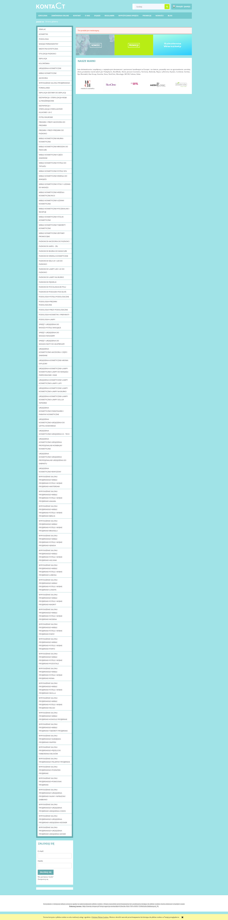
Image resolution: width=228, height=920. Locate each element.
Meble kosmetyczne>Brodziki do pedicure (53, 148)
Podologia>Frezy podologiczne (53, 310)
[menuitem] (170, 15)
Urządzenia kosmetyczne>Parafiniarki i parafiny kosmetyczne (51, 411)
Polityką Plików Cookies (100, 917)
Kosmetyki (43, 34)
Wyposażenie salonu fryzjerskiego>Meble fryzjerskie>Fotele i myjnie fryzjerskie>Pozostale (50, 658)
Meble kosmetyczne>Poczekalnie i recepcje (54, 210)
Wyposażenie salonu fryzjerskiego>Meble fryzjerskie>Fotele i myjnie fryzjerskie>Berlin (50, 511)
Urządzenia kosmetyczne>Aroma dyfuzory (53, 362)
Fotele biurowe (46, 117)
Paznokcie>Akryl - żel (48, 246)
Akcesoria (43, 78)
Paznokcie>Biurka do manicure (53, 251)
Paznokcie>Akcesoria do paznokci (54, 241)
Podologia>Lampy (47, 319)
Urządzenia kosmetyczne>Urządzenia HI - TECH (54, 432)
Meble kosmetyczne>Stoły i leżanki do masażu (54, 186)
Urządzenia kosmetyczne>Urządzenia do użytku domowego (52, 422)
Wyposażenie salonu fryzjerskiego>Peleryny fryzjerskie (54, 760)
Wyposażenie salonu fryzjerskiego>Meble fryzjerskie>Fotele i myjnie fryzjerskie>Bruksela (50, 526)
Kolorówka (44, 63)
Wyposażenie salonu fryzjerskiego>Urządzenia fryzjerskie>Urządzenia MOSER (52, 830)
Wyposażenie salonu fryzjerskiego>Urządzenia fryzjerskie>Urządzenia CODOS (52, 807)
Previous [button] (80, 83)
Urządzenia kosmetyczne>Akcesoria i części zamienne (53, 352)
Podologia (44, 39)
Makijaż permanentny (48, 44)
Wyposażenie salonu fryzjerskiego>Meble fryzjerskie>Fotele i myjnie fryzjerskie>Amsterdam (50, 481)
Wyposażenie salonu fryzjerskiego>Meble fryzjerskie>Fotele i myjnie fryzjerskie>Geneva (50, 540)
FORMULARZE (44, 88)
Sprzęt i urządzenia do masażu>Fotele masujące (50, 326)
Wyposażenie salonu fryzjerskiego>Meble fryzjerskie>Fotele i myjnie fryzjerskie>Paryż (50, 629)
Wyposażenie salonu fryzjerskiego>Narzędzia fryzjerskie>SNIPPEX (50, 738)
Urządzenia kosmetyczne (50, 68)
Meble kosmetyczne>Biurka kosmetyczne (51, 140)
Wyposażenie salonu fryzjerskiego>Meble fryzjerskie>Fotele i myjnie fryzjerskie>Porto (50, 644)
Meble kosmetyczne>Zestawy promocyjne (52, 235)
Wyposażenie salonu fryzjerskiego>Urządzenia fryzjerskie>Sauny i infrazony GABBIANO (52, 794)
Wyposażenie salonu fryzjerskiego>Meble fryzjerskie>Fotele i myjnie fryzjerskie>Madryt (50, 599)
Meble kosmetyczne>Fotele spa (53, 171)
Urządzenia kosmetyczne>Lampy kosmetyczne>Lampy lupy (53, 381)
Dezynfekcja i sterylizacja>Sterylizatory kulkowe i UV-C (51, 109)
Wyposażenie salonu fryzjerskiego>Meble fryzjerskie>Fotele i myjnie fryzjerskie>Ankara (50, 496)
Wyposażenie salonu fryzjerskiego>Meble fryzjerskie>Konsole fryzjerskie (53, 716)
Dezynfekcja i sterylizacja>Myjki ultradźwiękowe (53, 99)
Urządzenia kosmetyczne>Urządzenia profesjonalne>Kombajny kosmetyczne (50, 444)
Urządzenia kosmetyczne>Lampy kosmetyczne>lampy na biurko (53, 390)
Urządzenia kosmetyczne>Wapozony (50, 470)
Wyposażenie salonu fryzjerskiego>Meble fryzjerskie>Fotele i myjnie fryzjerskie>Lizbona (50, 570)
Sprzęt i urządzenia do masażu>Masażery (49, 334)
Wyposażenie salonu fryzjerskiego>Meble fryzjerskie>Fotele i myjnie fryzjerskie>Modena (50, 614)
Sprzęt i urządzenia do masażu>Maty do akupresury (52, 342)
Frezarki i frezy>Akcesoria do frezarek (52, 124)
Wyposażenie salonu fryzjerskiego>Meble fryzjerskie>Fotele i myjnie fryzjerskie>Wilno (50, 703)
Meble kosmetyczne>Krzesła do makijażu (53, 177)
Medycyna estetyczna (48, 49)
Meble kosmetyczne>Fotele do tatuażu (52, 164)
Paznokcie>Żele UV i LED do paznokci (51, 262)
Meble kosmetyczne (47, 73)
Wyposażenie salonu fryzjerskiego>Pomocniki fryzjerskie (50, 781)
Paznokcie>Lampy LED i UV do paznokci (51, 270)
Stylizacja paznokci (47, 53)
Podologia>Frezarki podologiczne (48, 303)
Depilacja (43, 58)
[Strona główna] (50, 5)
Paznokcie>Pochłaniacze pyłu (52, 287)
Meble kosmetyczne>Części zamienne (51, 156)
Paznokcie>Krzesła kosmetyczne (53, 256)
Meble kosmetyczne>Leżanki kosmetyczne (51, 202)
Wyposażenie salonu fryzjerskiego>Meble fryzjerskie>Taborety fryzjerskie (53, 727)
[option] (87, 84)
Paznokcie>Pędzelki (47, 282)
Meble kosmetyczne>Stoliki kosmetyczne (51, 218)
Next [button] (187, 83)
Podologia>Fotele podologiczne (54, 296)
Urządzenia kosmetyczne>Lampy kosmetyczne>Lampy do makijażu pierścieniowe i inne (53, 371)
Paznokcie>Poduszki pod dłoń (52, 292)
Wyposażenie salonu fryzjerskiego (54, 83)
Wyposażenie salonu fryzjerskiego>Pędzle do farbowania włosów (50, 750)
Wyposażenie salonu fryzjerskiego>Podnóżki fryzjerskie (50, 770)
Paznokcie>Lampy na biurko (51, 277)
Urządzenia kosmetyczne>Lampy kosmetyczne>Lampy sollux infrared (53, 399)
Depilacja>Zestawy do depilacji (52, 92)
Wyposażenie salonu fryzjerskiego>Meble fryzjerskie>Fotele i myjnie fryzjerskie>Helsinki (50, 555)
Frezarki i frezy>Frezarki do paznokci (51, 132)
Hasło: (40, 861)
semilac (42, 29)
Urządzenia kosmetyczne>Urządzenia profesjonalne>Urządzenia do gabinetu (52, 458)
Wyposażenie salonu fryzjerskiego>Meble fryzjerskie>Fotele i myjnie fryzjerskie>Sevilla (50, 688)
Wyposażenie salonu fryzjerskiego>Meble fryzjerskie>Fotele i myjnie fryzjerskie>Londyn (50, 585)
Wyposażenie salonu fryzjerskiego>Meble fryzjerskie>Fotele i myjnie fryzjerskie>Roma (50, 673)
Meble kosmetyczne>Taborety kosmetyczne (52, 226)
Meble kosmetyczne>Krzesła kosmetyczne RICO (51, 194)
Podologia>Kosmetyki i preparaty (54, 314)
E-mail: (41, 851)
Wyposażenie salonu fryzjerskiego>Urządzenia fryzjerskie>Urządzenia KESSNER (53, 819)
